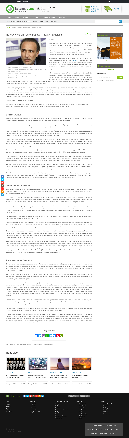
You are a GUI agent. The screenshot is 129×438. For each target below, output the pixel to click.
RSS (19, 431)
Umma (28, 21)
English (19, 1)
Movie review (106, 414)
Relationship (82, 404)
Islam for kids (82, 406)
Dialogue (105, 406)
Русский (25, 1)
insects (90, 430)
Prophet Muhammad (56, 372)
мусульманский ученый (24, 344)
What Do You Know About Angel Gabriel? (80, 376)
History (57, 404)
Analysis (33, 406)
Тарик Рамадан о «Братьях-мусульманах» (20, 73)
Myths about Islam (36, 412)
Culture (57, 414)
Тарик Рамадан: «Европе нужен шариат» (20, 67)
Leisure (81, 418)
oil (117, 430)
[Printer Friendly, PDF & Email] (86, 34)
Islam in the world (107, 404)
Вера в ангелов (77, 372)
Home (9, 17)
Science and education (61, 410)
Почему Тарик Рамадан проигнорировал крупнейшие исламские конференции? (26, 76)
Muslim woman (83, 410)
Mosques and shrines (61, 416)
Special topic (49, 17)
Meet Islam (54, 21)
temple (99, 430)
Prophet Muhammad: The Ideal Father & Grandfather (59, 376)
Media (25, 17)
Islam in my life (44, 21)
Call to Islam (106, 412)
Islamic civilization (18, 21)
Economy (57, 408)
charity (94, 433)
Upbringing (82, 408)
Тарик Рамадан (48, 344)
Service (62, 17)
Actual (8, 21)
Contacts (14, 431)
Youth (30, 372)
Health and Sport (83, 414)
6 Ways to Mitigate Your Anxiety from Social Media (37, 376)
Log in (108, 1)
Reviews (33, 408)
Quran (116, 9)
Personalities (58, 418)
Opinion (33, 404)
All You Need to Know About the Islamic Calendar (15, 376)
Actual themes (35, 410)
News (17, 17)
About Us (72, 396)
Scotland (103, 433)
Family (35, 21)
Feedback (84, 396)
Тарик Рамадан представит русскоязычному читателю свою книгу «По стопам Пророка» (27, 70)
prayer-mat (109, 430)
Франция (12, 344)
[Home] (21, 9)
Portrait (105, 410)
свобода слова (37, 344)
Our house (82, 416)
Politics (57, 406)
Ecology (57, 412)
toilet (112, 433)
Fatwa (36, 17)
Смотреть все (110, 61)
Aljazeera (75, 60)
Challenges (106, 408)
